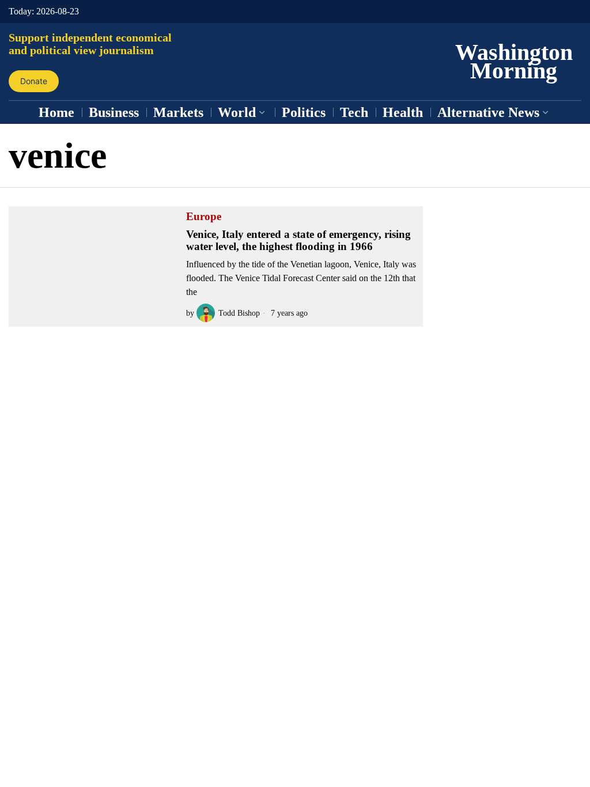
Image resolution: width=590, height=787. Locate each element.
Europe (203, 216)
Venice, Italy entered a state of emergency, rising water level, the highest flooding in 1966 (298, 240)
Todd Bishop (239, 312)
